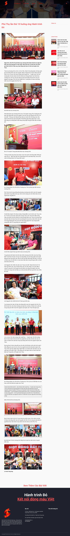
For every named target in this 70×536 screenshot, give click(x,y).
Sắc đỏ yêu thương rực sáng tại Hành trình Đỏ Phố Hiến (62, 63)
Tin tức (40, 3)
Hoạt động (26, 3)
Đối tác (34, 3)
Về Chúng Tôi (17, 3)
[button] (66, 3)
